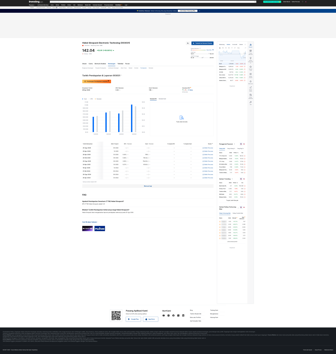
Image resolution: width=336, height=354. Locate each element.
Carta (91, 64)
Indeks (228, 44)
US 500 (221, 72)
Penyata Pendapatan (100, 68)
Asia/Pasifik (103, 7)
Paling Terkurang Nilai (224, 213)
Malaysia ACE (222, 69)
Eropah (89, 7)
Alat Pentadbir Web (195, 321)
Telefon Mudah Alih (195, 314)
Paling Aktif (222, 148)
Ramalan (151, 68)
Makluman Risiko (328, 350)
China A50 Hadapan (224, 77)
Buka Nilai (209, 50)
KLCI (220, 63)
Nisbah (130, 68)
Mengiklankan (214, 314)
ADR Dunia (70, 7)
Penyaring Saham (108, 5)
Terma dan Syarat (307, 350)
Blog (191, 310)
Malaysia (49, 7)
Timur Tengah (96, 7)
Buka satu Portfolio (195, 317)
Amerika (84, 7)
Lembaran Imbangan (113, 68)
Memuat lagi (148, 186)
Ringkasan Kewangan (87, 68)
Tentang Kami (214, 310)
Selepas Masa (62, 7)
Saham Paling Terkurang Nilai (227, 208)
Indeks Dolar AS (223, 80)
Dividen (136, 68)
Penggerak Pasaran (226, 144)
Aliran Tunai (124, 68)
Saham (32, 7)
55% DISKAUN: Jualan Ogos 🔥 (272, 1)
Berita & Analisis (100, 64)
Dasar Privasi (318, 350)
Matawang (222, 44)
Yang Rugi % (240, 148)
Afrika (109, 7)
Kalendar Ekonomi (97, 5)
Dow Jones (222, 75)
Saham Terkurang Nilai (117, 7)
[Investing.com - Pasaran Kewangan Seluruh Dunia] (36, 2)
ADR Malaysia (77, 7)
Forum (127, 64)
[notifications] (303, 1)
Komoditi (234, 44)
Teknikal (120, 64)
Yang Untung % (231, 148)
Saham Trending (224, 179)
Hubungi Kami (214, 317)
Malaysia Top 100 (223, 66)
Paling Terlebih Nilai (238, 213)
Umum (84, 64)
